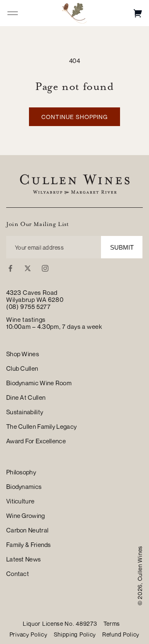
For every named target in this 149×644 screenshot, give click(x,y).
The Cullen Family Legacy (41, 426)
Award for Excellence (36, 441)
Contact (17, 573)
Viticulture (20, 501)
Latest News (23, 559)
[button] (138, 13)
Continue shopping (74, 116)
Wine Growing (25, 515)
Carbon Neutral (27, 530)
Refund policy (120, 634)
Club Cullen (22, 368)
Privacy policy (29, 634)
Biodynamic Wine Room (39, 382)
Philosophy (21, 472)
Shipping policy (75, 634)
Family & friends (28, 544)
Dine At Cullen (26, 397)
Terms (111, 623)
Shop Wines (22, 353)
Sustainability (24, 412)
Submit (122, 247)
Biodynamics (23, 486)
